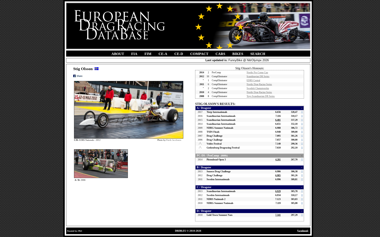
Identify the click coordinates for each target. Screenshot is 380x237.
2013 (200, 171)
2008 (200, 131)
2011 (200, 179)
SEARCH (257, 54)
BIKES (237, 54)
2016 (200, 116)
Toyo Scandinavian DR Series (261, 96)
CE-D (178, 54)
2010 (200, 203)
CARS (220, 54)
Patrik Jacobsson (173, 140)
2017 (200, 112)
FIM (147, 54)
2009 (200, 128)
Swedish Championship (258, 88)
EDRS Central (253, 80)
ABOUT (117, 54)
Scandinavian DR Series (258, 76)
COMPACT (199, 54)
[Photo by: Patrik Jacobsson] (101, 150)
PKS (80, 231)
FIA (134, 54)
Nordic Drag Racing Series (259, 84)
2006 (200, 139)
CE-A (163, 54)
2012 (200, 175)
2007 (200, 135)
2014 (200, 124)
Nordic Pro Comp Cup (257, 72)
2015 (200, 120)
